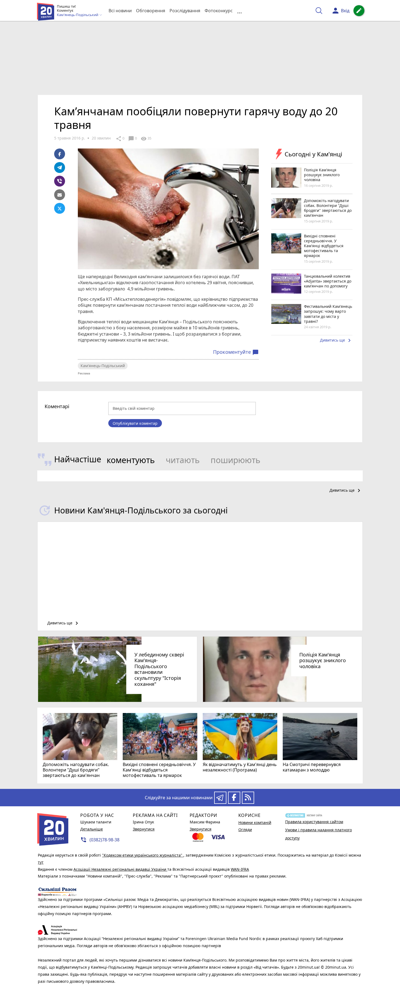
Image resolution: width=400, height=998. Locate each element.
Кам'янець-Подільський (103, 365)
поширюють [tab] (235, 460)
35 (146, 139)
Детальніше (91, 829)
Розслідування (185, 11)
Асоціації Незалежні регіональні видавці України (120, 869)
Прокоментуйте (236, 352)
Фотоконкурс (219, 11)
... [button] (239, 10)
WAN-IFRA (240, 869)
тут (41, 862)
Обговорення (150, 11)
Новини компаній (254, 822)
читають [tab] (183, 460)
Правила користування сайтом (314, 821)
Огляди (245, 829)
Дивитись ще (336, 340)
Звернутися (144, 829)
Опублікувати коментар (135, 423)
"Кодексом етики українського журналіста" (142, 855)
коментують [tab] (131, 460)
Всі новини (120, 11)
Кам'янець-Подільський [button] (78, 15)
